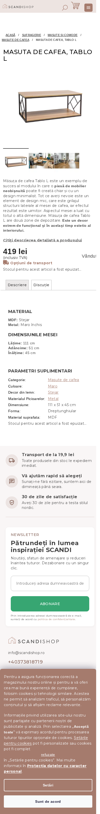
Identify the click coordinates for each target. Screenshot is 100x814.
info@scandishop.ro (26, 652)
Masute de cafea (63, 380)
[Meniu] (88, 8)
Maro (52, 386)
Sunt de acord (48, 801)
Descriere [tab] (17, 285)
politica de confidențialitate (56, 619)
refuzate (48, 754)
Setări (48, 785)
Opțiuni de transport (31, 263)
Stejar (53, 392)
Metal (53, 398)
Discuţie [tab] (41, 285)
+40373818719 (25, 662)
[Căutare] (65, 8)
